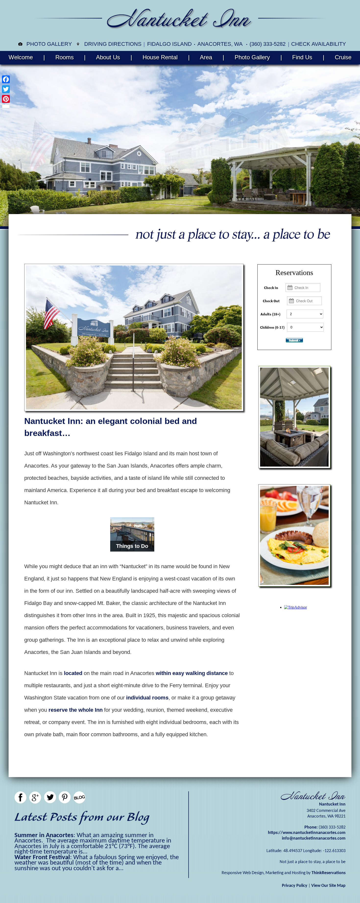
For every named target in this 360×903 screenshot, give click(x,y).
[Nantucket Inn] (180, 27)
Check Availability (318, 44)
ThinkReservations (329, 873)
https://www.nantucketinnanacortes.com (307, 833)
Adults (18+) (270, 314)
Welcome (21, 57)
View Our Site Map (328, 885)
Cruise (343, 57)
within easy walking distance (192, 673)
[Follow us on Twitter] (50, 797)
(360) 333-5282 (268, 44)
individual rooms (147, 698)
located (73, 673)
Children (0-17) (272, 327)
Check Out (271, 301)
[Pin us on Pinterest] (65, 797)
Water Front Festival (42, 857)
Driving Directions (113, 44)
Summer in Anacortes (43, 835)
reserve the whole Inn (75, 710)
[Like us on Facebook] (20, 797)
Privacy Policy (294, 885)
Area (206, 57)
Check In (271, 288)
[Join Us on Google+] (35, 797)
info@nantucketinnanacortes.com (314, 838)
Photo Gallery (49, 44)
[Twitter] (6, 89)
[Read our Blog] (79, 797)
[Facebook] (6, 79)
